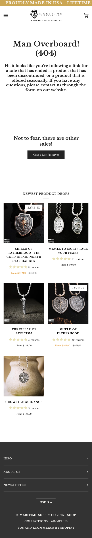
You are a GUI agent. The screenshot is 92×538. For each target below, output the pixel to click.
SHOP (71, 515)
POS (21, 527)
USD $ (44, 502)
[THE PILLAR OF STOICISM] (24, 303)
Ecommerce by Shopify (53, 527)
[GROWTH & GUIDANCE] (24, 376)
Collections (36, 521)
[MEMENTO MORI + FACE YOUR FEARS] (68, 223)
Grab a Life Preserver (46, 154)
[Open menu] (10, 15)
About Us (59, 521)
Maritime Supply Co (38, 515)
